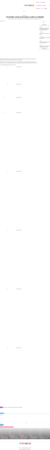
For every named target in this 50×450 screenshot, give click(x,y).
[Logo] (25, 443)
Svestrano (23, 14)
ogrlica (18, 407)
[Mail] (44, 50)
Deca (40, 40)
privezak (20, 407)
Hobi (27, 14)
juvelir (9, 407)
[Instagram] (42, 50)
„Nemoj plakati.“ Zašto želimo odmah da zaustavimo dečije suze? (44, 42)
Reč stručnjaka (41, 36)
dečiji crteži (5, 407)
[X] (20, 410)
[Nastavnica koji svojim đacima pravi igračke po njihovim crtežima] (25, 433)
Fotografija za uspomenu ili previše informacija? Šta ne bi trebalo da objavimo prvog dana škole (44, 29)
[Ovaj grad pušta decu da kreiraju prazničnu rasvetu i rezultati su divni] (35, 433)
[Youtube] (44, 52)
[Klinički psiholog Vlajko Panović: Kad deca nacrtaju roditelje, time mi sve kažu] (15, 433)
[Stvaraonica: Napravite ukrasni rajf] (45, 433)
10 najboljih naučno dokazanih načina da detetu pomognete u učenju (44, 46)
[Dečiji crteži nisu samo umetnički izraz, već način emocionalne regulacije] (5, 433)
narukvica (14, 407)
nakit (11, 407)
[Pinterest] (22, 410)
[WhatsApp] (24, 410)
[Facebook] (18, 410)
